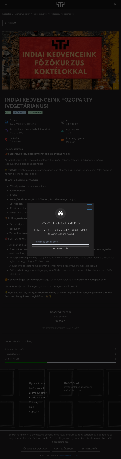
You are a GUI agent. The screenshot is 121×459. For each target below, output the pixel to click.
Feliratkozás (60, 248)
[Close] (89, 207)
